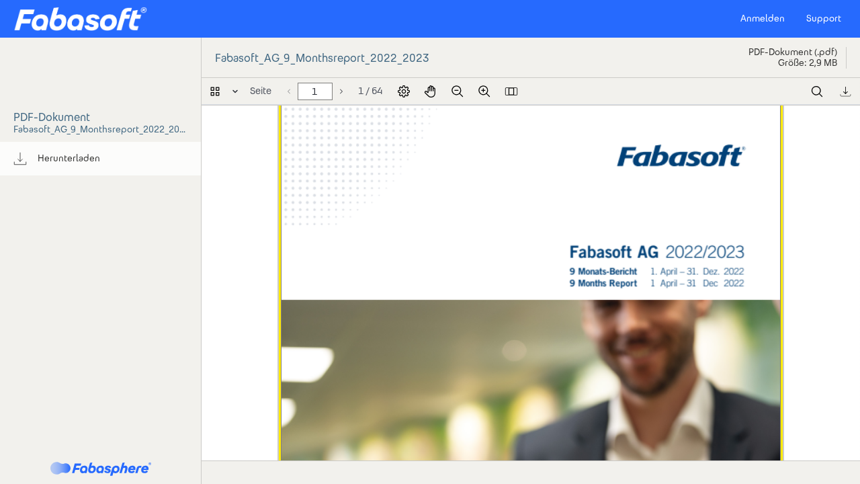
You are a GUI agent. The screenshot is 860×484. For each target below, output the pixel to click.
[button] (80, 19)
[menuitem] (100, 158)
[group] (100, 158)
